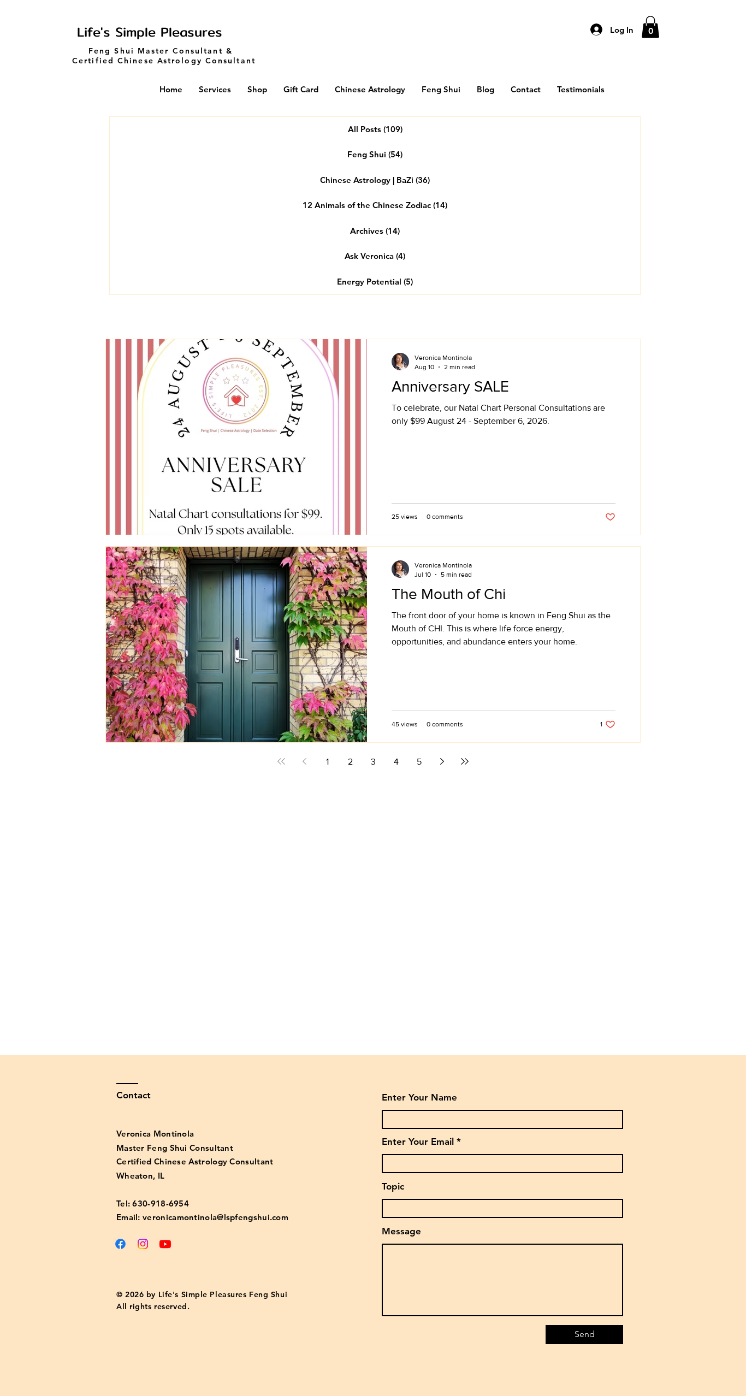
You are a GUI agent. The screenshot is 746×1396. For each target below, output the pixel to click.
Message (401, 1231)
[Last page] (465, 761)
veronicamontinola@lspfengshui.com (215, 1217)
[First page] (281, 761)
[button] (650, 27)
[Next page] (442, 761)
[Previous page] (304, 761)
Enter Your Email (418, 1141)
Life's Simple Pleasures (149, 31)
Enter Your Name (419, 1097)
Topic (393, 1186)
